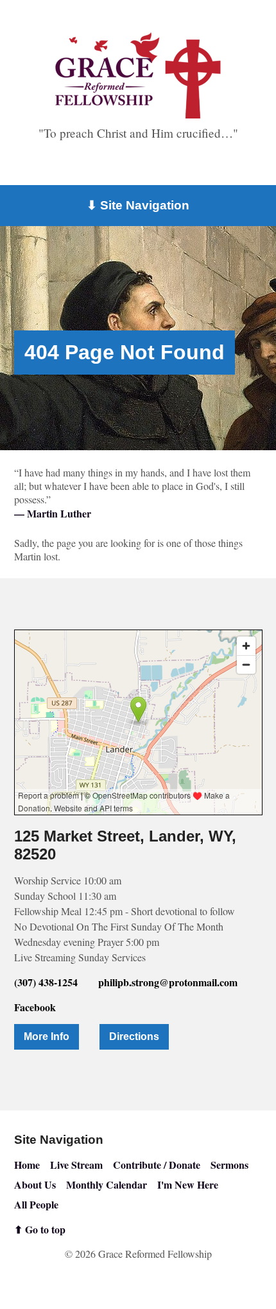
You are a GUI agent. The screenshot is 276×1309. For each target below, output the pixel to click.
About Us (35, 1184)
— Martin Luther (52, 513)
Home (27, 1164)
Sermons (229, 1164)
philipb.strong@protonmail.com (167, 982)
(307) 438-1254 (46, 982)
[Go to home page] (138, 75)
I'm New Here (187, 1184)
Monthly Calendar (106, 1184)
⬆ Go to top (39, 1229)
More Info (46, 1036)
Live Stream (76, 1164)
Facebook (35, 1007)
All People (36, 1204)
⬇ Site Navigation (138, 205)
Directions (134, 1036)
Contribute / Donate (156, 1164)
